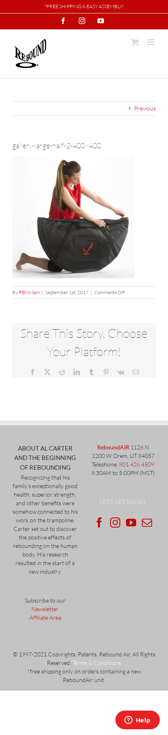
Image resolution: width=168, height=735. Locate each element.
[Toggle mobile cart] (135, 42)
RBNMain (29, 292)
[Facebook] (99, 522)
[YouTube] (131, 522)
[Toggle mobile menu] (151, 42)
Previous (145, 108)
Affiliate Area (45, 617)
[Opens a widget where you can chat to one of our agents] (137, 721)
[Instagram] (115, 522)
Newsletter (45, 608)
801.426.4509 (136, 464)
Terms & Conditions (97, 662)
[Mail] (147, 522)
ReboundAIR (113, 447)
